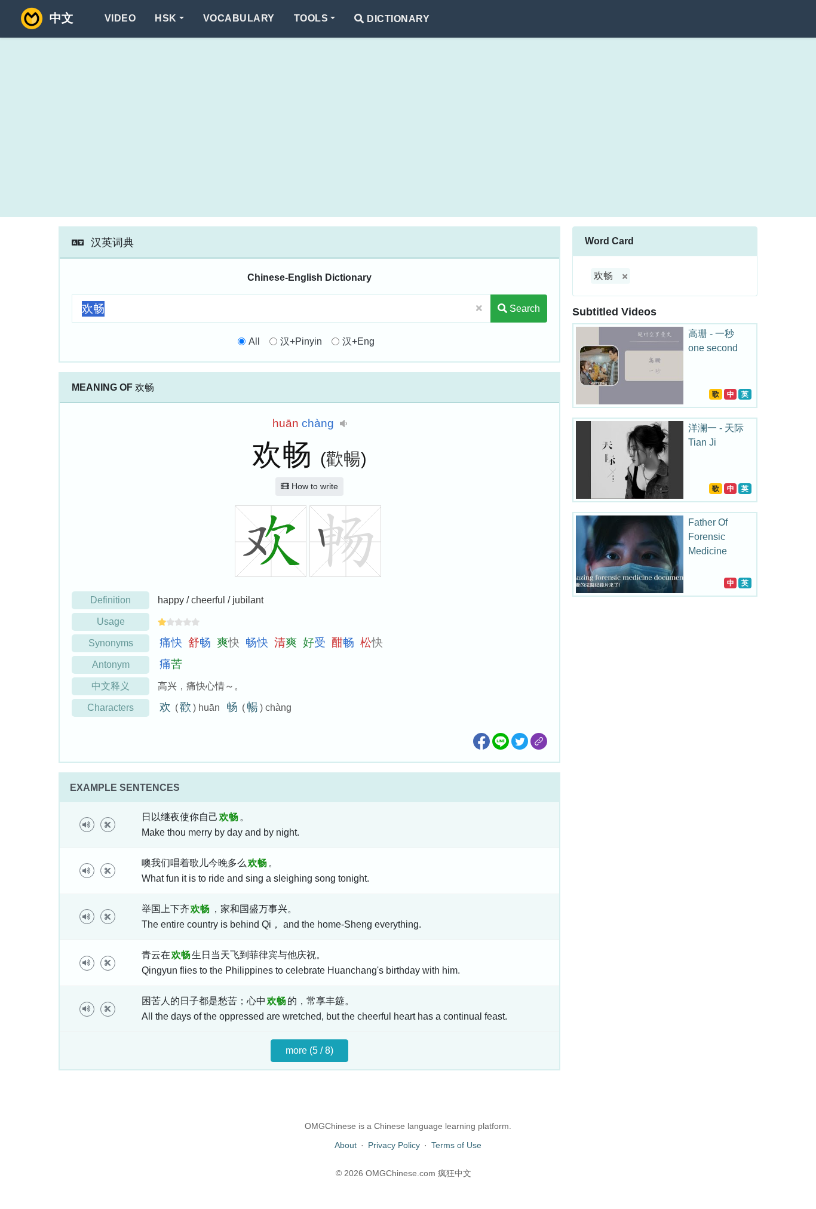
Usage (111, 621)
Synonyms (110, 643)
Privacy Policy (394, 1145)
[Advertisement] (408, 127)
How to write (313, 486)
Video (120, 18)
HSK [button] (165, 18)
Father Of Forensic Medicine (708, 536)
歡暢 (343, 458)
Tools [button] (311, 18)
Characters (110, 707)
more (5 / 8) (309, 1050)
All (254, 341)
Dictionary (397, 19)
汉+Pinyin (301, 341)
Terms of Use (456, 1145)
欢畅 (603, 276)
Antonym (111, 664)
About (346, 1145)
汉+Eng (358, 341)
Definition (110, 600)
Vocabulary (239, 18)
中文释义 (110, 686)
